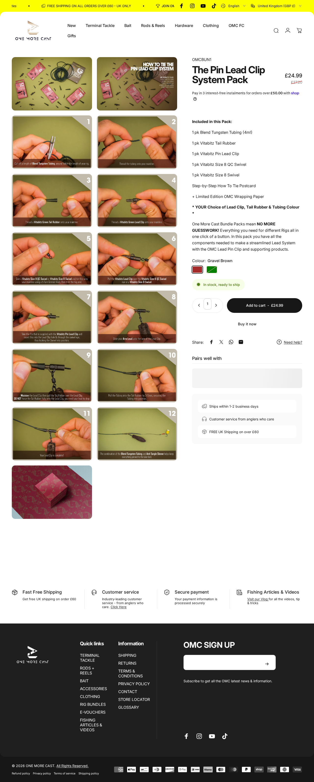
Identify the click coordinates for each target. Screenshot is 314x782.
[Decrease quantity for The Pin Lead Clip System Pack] (198, 305)
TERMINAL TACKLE (90, 658)
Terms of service (65, 773)
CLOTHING (90, 696)
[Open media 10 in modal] (137, 317)
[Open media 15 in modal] (52, 492)
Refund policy (21, 773)
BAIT (84, 680)
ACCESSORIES (93, 688)
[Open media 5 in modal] (52, 200)
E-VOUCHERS (92, 712)
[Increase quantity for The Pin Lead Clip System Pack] (217, 305)
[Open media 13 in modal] (52, 434)
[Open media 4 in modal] (137, 142)
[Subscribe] (267, 664)
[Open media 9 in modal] (52, 317)
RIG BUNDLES (93, 704)
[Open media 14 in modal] (137, 434)
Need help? (293, 342)
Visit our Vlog (258, 599)
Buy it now (247, 324)
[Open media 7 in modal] (52, 259)
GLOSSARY (128, 707)
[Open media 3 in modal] (52, 142)
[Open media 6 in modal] (137, 200)
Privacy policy (42, 773)
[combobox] (233, 6)
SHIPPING (127, 655)
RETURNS (127, 663)
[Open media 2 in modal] (137, 83)
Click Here (119, 607)
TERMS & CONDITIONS (130, 673)
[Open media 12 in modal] (137, 375)
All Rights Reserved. (72, 766)
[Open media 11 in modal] (52, 375)
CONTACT (127, 691)
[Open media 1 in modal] (52, 83)
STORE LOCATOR (134, 699)
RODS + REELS (87, 670)
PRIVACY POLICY (134, 683)
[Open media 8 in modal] (137, 259)
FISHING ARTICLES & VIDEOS (91, 725)
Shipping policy (88, 773)
